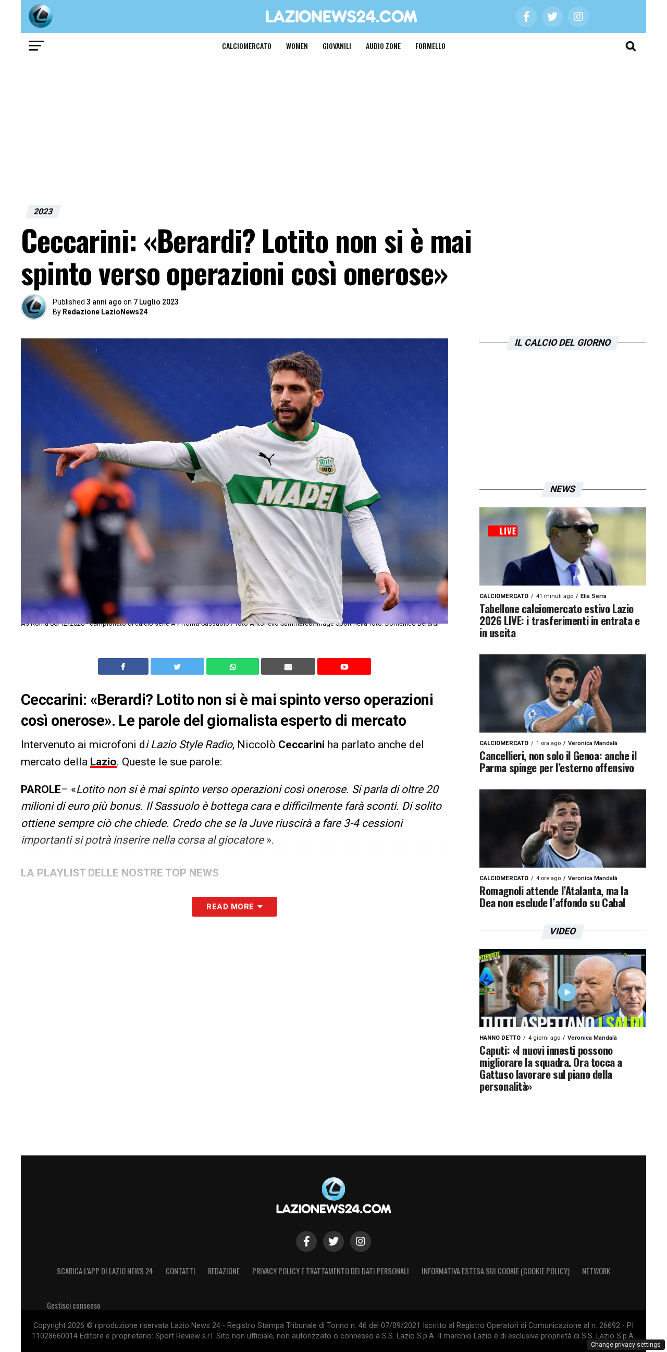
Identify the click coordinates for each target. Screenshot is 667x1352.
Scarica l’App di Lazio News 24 (105, 1270)
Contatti (180, 1270)
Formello (430, 45)
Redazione (224, 1270)
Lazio (103, 762)
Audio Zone (383, 45)
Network (596, 1270)
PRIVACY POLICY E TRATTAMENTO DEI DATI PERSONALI (330, 1270)
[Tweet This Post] (178, 666)
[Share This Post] (234, 666)
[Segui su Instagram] (360, 1241)
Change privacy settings (626, 1344)
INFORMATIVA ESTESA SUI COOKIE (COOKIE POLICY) (496, 1270)
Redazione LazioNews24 (105, 312)
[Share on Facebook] (124, 666)
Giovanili (337, 45)
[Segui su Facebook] (306, 1241)
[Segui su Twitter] (333, 1241)
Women (297, 45)
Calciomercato (246, 45)
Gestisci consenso (74, 1305)
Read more (230, 906)
